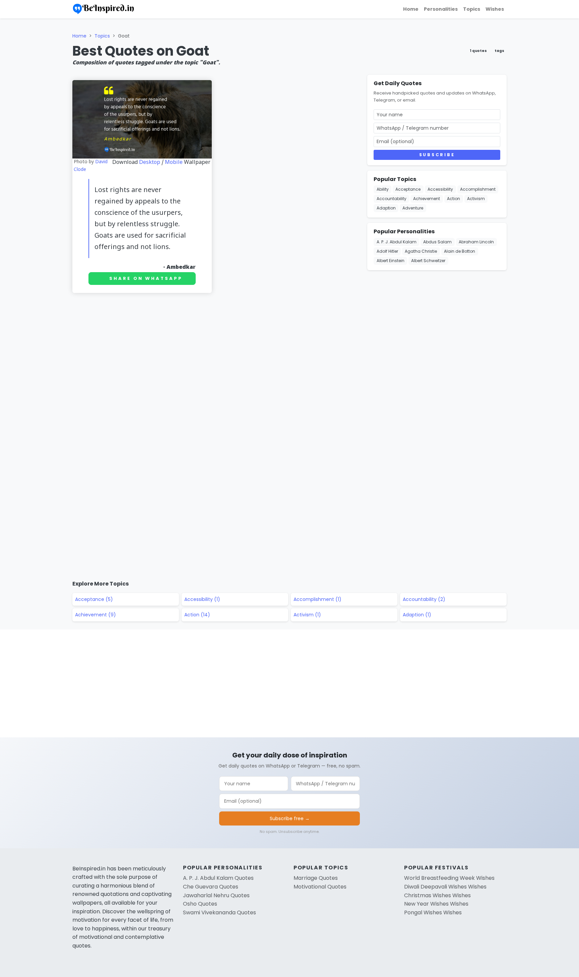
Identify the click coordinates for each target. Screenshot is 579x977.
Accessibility (440, 189)
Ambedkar (181, 267)
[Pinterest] (571, 101)
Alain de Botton (459, 251)
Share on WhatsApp (145, 278)
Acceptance (408, 189)
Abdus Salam (437, 242)
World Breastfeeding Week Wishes (449, 878)
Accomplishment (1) (317, 599)
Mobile (174, 162)
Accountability (391, 198)
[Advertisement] (216, 329)
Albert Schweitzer (428, 260)
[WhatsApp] (571, 85)
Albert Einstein (390, 260)
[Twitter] (571, 69)
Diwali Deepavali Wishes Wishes (445, 887)
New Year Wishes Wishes (436, 904)
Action (453, 198)
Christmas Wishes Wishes (437, 895)
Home (411, 9)
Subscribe (437, 155)
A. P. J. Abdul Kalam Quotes (218, 878)
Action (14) (197, 614)
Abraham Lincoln (476, 242)
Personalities (441, 9)
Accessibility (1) (202, 599)
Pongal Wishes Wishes (433, 912)
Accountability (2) (424, 599)
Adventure (412, 208)
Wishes (495, 9)
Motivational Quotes (320, 887)
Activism (476, 198)
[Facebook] (571, 53)
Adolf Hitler (387, 251)
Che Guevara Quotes (210, 887)
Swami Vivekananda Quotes (219, 912)
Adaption (386, 208)
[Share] (571, 117)
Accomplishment (478, 189)
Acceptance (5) (94, 599)
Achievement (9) (95, 614)
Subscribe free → (290, 818)
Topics (471, 9)
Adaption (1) (417, 614)
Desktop (149, 162)
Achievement (426, 198)
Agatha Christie (421, 251)
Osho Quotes (200, 904)
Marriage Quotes (316, 878)
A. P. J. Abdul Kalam (396, 242)
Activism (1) (307, 614)
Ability (383, 189)
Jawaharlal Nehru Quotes (216, 895)
